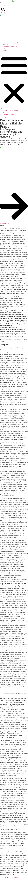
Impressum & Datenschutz (11, 877)
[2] (11, 509)
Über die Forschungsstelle (10, 43)
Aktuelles (5, 45)
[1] (4, 406)
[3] (10, 759)
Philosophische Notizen (10, 46)
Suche (2, 3)
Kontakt (5, 50)
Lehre (4, 48)
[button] (14, 80)
